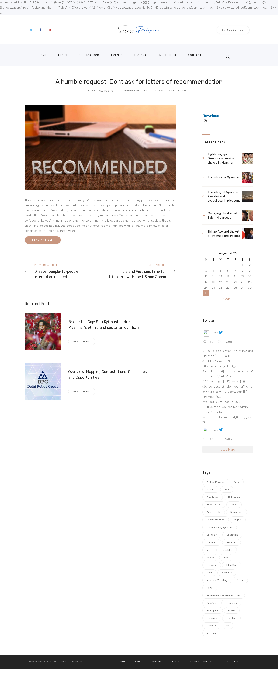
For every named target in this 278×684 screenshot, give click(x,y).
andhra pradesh (215, 482)
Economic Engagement (219, 527)
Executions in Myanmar (223, 177)
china (234, 504)
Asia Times (212, 497)
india (209, 550)
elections (212, 542)
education (232, 535)
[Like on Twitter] (220, 342)
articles (211, 489)
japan (210, 557)
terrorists (212, 618)
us (227, 625)
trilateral (212, 625)
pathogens (212, 610)
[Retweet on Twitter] (213, 342)
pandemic (231, 603)
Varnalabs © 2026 (40, 662)
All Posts (106, 91)
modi (209, 573)
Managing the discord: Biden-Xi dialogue (223, 215)
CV (204, 120)
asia (226, 489)
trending (231, 618)
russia (231, 610)
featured (231, 542)
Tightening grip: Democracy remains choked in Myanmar (221, 158)
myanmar (227, 573)
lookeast (212, 565)
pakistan (211, 603)
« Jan (226, 298)
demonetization (215, 520)
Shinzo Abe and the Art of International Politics (224, 234)
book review (214, 504)
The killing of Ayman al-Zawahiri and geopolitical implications (224, 196)
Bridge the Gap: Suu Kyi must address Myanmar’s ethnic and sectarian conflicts (104, 325)
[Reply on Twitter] (205, 342)
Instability (227, 550)
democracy (236, 512)
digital (238, 520)
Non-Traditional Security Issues (223, 595)
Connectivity (214, 512)
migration (231, 565)
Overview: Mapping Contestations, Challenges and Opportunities (107, 374)
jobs (226, 557)
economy (212, 535)
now (216, 332)
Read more (81, 341)
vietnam (211, 633)
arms (236, 482)
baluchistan (234, 497)
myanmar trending (217, 580)
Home (91, 90)
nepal (240, 580)
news (210, 588)
